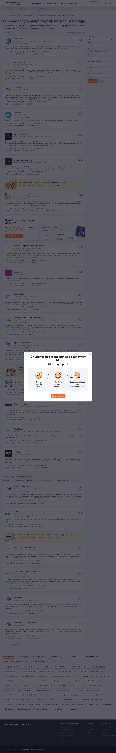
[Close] (90, 354)
